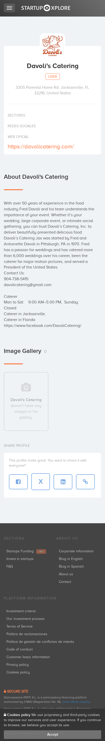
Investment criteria (21, 611)
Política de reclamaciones (26, 634)
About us (66, 574)
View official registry (76, 702)
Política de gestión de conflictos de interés (40, 642)
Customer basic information (28, 657)
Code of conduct (19, 649)
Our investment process (25, 619)
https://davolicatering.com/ (41, 146)
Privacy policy (17, 665)
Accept (52, 734)
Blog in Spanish (71, 566)
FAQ (9, 566)
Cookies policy (18, 672)
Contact (65, 582)
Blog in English (71, 559)
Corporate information (76, 551)
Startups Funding (25, 551)
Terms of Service (19, 626)
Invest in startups (20, 559)
